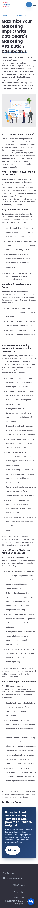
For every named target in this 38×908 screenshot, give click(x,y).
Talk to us (12, 850)
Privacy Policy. (19, 892)
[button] (34, 4)
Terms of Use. (19, 897)
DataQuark (19, 904)
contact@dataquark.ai (14, 878)
